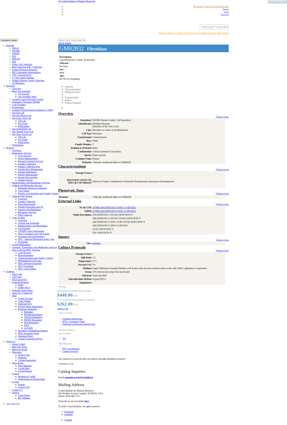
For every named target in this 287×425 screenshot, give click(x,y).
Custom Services (183, 33)
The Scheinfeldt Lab (21, 129)
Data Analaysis (25, 215)
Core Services (24, 156)
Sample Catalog (166, 33)
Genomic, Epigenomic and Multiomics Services (34, 247)
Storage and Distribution (29, 209)
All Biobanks (18, 83)
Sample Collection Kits (29, 166)
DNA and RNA (19, 279)
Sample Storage (25, 180)
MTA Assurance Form (28, 333)
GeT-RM (28, 328)
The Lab (22, 121)
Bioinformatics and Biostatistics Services (31, 182)
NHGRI (16, 59)
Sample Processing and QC (31, 207)
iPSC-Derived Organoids (30, 263)
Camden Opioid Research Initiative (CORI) (32, 110)
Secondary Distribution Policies (33, 330)
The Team (23, 123)
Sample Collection (26, 201)
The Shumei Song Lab (22, 131)
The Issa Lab (18, 113)
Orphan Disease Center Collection (28, 80)
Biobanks (28, 312)
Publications (23, 126)
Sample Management (28, 174)
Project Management (27, 158)
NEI (14, 61)
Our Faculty (23, 94)
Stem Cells (17, 274)
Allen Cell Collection (22, 64)
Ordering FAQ (25, 304)
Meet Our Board (20, 349)
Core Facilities (199, 33)
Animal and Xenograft (28, 223)
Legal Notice (24, 395)
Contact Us (17, 390)
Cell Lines (17, 277)
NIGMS (16, 51)
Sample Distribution (27, 172)
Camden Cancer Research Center (27, 99)
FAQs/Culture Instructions (30, 306)
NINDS (15, 53)
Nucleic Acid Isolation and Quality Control (38, 193)
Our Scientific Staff (27, 96)
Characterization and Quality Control (35, 258)
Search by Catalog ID (22, 293)
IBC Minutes (24, 398)
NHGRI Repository (33, 317)
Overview (16, 88)
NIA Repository (31, 322)
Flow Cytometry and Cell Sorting (33, 234)
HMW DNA (24, 287)
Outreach (22, 357)
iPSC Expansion (25, 266)
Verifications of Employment (31, 379)
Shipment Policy (25, 336)
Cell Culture (23, 191)
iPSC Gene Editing (27, 269)
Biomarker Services (27, 212)
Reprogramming (25, 255)
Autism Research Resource (25, 69)
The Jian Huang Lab (21, 115)
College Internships (27, 360)
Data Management (26, 204)
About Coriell (18, 344)
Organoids (23, 242)
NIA (14, 56)
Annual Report (25, 371)
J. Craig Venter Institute (23, 78)
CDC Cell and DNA (22, 75)
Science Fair (24, 355)
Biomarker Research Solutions (32, 188)
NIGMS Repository (33, 314)
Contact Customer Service (30, 339)
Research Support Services (30, 161)
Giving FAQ (24, 387)
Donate (21, 384)
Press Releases (25, 365)
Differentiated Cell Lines (29, 261)
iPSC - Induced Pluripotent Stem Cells (36, 239)
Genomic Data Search (218, 33)
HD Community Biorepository (26, 72)
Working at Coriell (26, 376)
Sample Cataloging (27, 164)
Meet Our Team (19, 347)
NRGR (15, 48)
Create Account (25, 298)
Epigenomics (18, 107)
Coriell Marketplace (21, 244)
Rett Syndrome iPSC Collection (27, 67)
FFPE (20, 285)
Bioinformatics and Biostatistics (33, 226)
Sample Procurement (28, 177)
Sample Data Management (30, 169)
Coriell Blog (24, 368)
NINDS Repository (33, 320)
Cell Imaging (24, 228)
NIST (26, 325)
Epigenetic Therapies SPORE (26, 102)
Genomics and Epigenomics (31, 236)
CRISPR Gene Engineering (31, 231)
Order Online (24, 301)
